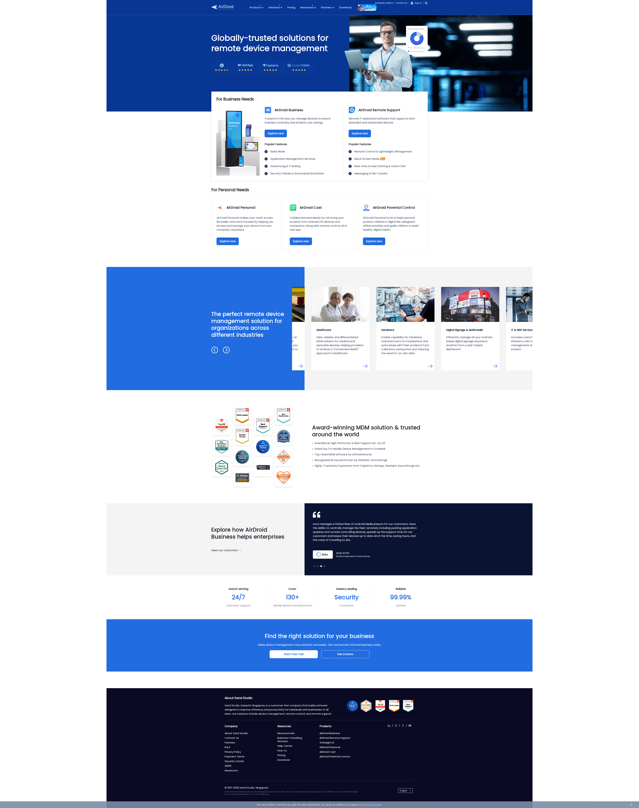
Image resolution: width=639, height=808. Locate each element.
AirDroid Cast (328, 752)
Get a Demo (345, 654)
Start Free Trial (294, 654)
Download (345, 7)
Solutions (274, 7)
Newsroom (231, 770)
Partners (326, 7)
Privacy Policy (233, 752)
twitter (396, 725)
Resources (307, 7)
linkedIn (389, 725)
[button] (214, 350)
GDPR (228, 766)
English (403, 790)
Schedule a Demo (384, 2)
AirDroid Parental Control (335, 756)
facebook (403, 725)
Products (255, 7)
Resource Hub (286, 733)
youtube (410, 725)
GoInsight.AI (327, 742)
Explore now (276, 133)
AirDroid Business (330, 733)
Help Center (284, 746)
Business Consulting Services (289, 739)
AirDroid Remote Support (335, 738)
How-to (282, 750)
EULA (227, 747)
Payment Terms (234, 756)
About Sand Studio (236, 733)
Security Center (234, 761)
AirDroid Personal (330, 747)
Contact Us (401, 2)
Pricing (291, 7)
